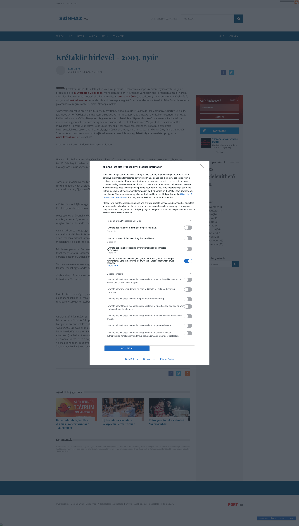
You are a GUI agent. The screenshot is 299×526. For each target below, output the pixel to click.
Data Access (149, 359)
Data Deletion (131, 359)
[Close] (203, 167)
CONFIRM (127, 348)
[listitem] (149, 220)
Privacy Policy (167, 359)
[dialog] (149, 263)
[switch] (188, 228)
